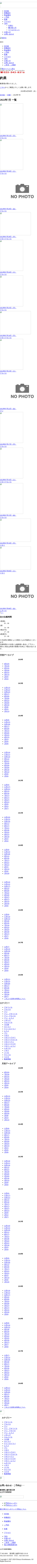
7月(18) (6, 666)
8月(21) (6, 761)
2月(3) (6, 709)
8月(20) (6, 664)
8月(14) (6, 793)
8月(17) (6, 826)
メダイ (6, 1050)
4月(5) (6, 867)
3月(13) (6, 674)
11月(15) (7, 722)
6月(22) (6, 700)
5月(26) (6, 703)
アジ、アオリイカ (10, 1014)
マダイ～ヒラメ (10, 1046)
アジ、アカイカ (10, 1016)
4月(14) (6, 770)
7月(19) (6, 763)
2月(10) (6, 903)
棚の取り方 (12, 28)
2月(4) (6, 968)
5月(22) (6, 832)
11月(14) (7, 917)
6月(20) (6, 733)
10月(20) (7, 983)
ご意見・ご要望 (10, 65)
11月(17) (7, 787)
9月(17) (6, 694)
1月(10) (6, 873)
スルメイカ (8, 1022)
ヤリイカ (7, 1055)
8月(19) (6, 858)
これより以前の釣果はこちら (14, 999)
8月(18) (6, 988)
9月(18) (6, 921)
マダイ (6, 1035)
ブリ (5, 1033)
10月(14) (7, 757)
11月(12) (7, 690)
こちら (2, 87)
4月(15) (6, 672)
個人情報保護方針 (10, 1545)
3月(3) (6, 739)
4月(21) (6, 802)
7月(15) (6, 731)
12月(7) (6, 947)
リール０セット (14, 30)
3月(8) (6, 707)
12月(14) (7, 752)
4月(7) (6, 996)
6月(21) (6, 862)
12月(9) (6, 850)
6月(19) (6, 960)
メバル (6, 1052)
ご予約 (6, 17)
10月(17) (7, 886)
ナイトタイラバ (10, 1029)
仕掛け (10, 25)
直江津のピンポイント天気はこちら (13, 1509)
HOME (6, 11)
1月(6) (6, 776)
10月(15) (7, 919)
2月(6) (6, 677)
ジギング (7, 1020)
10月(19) (7, 821)
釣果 (5, 19)
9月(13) (6, 791)
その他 (6, 1024)
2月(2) (6, 806)
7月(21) (6, 828)
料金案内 (7, 15)
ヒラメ (6, 1031)
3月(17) (6, 934)
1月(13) (6, 711)
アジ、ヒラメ (9, 1018)
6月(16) (6, 668)
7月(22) (6, 893)
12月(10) (7, 817)
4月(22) (6, 964)
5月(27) (6, 800)
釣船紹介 (7, 13)
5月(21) (6, 865)
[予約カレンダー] (10, 1503)
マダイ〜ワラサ (10, 1044)
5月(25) (6, 735)
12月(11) (7, 979)
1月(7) (6, 808)
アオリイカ (8, 1007)
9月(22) (6, 888)
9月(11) (6, 824)
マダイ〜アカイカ (10, 1040)
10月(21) (7, 789)
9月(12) (6, 759)
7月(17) (6, 795)
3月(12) (6, 772)
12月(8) (6, 720)
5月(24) (6, 670)
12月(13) (7, 687)
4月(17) (6, 899)
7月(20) (6, 698)
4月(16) (6, 705)
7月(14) (6, 925)
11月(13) (7, 949)
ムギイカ (7, 1048)
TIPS (6, 23)
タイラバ (7, 1027)
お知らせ (7, 32)
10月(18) (7, 724)
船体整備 (7, 1059)
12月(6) (6, 785)
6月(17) (6, 798)
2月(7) (6, 936)
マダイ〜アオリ (10, 1037)
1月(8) (6, 744)
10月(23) (7, 692)
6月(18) (6, 830)
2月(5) (6, 839)
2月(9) (6, 741)
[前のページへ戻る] (7, 69)
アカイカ (7, 1009)
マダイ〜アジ (9, 1042)
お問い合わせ (9, 34)
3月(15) (6, 901)
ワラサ (6, 1057)
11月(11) (7, 754)
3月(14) (6, 837)
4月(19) (6, 932)
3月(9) (6, 804)
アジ (5, 1012)
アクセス (7, 21)
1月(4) (6, 679)
